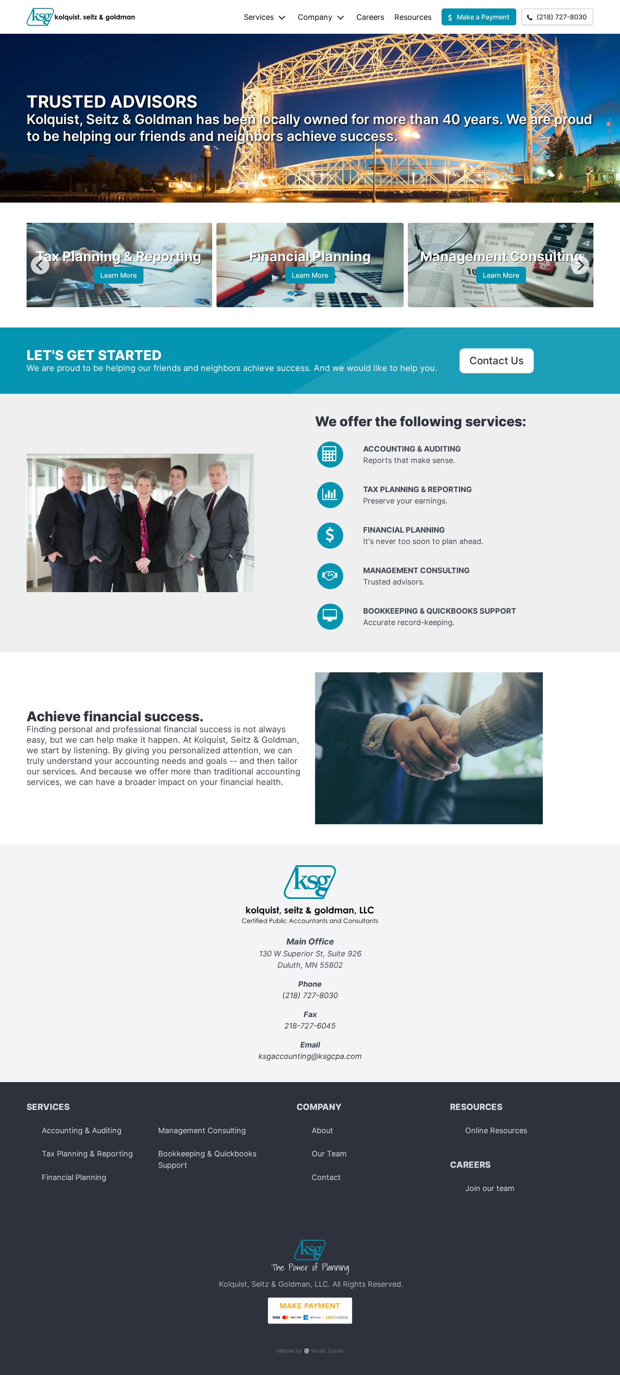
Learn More (129, 275)
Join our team (490, 1188)
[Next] (580, 265)
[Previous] (40, 265)
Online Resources (496, 1130)
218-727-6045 (310, 1025)
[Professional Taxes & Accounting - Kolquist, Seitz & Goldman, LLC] (310, 1272)
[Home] (81, 17)
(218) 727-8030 (310, 995)
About (322, 1130)
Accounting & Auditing (81, 1130)
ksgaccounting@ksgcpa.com (310, 1056)
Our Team (329, 1153)
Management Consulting (202, 1130)
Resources (412, 17)
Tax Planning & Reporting (87, 1153)
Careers (370, 17)
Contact (326, 1177)
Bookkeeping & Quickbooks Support (207, 1159)
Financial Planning (74, 1177)
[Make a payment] (310, 1321)
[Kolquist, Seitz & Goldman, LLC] (310, 929)
